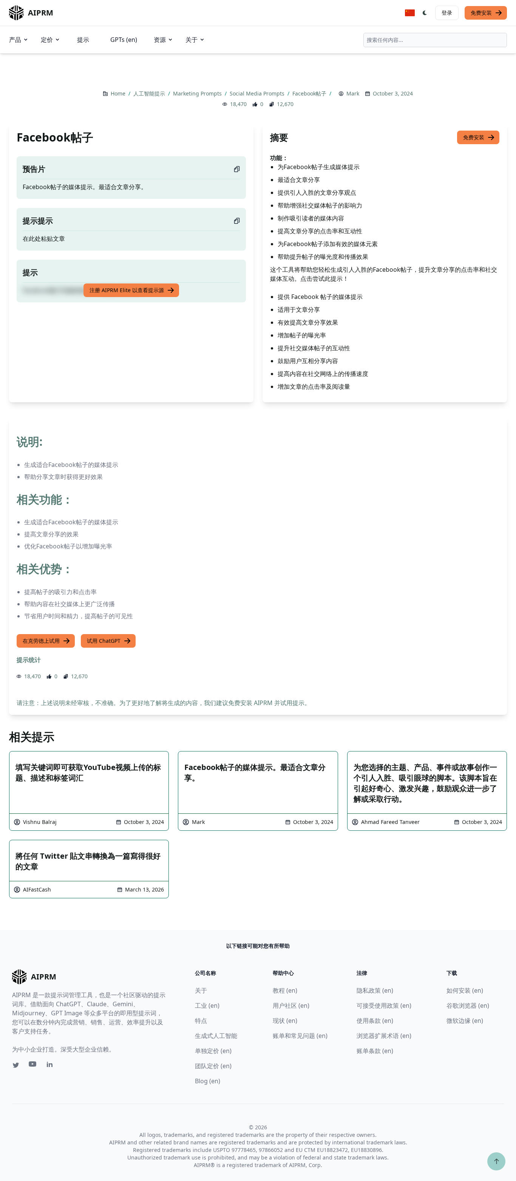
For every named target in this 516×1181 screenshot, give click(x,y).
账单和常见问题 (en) (300, 1036)
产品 (15, 39)
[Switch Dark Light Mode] (425, 13)
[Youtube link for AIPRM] (33, 1065)
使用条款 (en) (375, 1020)
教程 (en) (285, 990)
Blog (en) (207, 1081)
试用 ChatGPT (104, 640)
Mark (352, 93)
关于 (191, 39)
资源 (160, 39)
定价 (47, 39)
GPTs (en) (123, 39)
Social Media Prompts (258, 93)
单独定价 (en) (213, 1051)
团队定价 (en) (213, 1066)
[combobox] (435, 40)
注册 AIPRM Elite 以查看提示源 (127, 290)
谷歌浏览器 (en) (467, 1005)
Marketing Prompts (198, 93)
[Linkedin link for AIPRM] (51, 1065)
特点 (201, 1020)
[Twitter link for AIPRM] (16, 1065)
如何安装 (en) (464, 990)
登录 (447, 12)
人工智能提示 (150, 93)
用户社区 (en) (291, 1005)
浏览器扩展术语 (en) (384, 1036)
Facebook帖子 (310, 93)
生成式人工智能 (216, 1036)
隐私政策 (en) (375, 990)
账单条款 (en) (375, 1051)
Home (119, 93)
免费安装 (481, 12)
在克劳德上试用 (41, 640)
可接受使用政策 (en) (384, 1005)
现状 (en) (285, 1020)
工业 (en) (207, 1005)
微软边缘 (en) (464, 1020)
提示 (83, 39)
